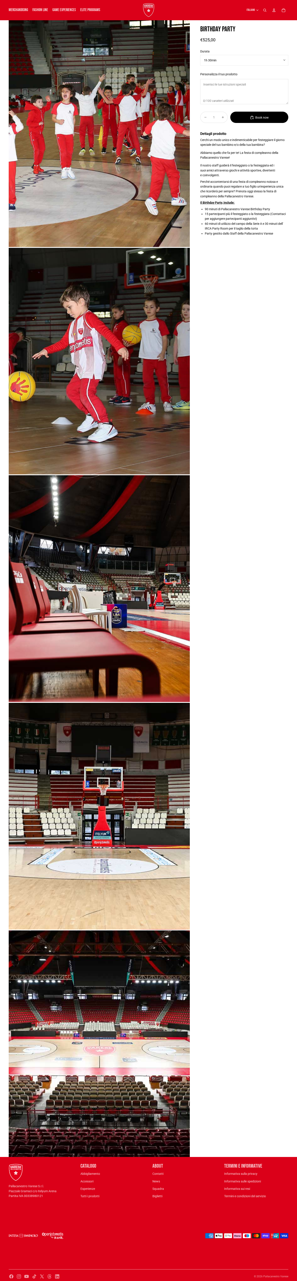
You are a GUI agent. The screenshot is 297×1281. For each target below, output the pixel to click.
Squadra (158, 1188)
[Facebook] (11, 1276)
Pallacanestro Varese (275, 1276)
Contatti (158, 1173)
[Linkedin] (57, 1276)
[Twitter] (42, 1276)
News (156, 1181)
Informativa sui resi (237, 1188)
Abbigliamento (90, 1173)
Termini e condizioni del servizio (245, 1196)
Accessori (86, 1181)
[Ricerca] (265, 10)
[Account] (274, 10)
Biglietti (157, 1196)
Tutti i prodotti (89, 1196)
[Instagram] (19, 1276)
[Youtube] (26, 1276)
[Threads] (49, 1276)
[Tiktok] (34, 1276)
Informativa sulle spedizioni (242, 1181)
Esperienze (87, 1188)
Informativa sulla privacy (240, 1173)
